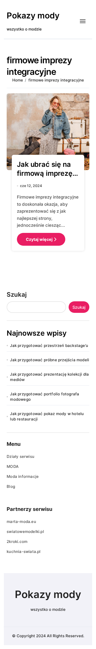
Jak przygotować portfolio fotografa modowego (44, 397)
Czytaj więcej (39, 239)
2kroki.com (17, 541)
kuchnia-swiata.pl (23, 551)
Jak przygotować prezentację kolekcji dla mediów (49, 377)
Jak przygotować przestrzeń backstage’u (49, 345)
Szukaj (17, 294)
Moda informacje (23, 476)
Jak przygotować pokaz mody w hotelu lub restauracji (47, 416)
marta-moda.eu (21, 521)
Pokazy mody (33, 15)
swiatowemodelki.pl (25, 531)
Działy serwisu (20, 456)
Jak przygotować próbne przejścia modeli (49, 359)
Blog (11, 486)
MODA (13, 466)
